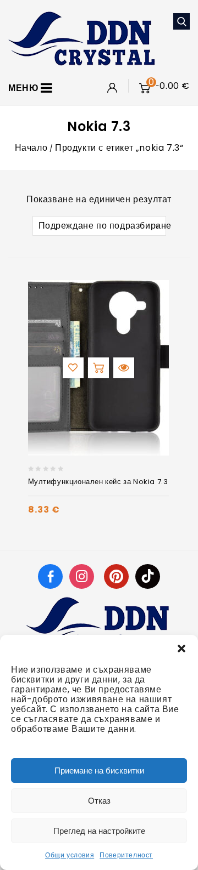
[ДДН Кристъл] (81, 37)
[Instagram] (83, 576)
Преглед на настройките (99, 831)
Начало (31, 147)
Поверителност (126, 855)
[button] (181, 648)
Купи (98, 367)
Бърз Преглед (123, 367)
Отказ (99, 800)
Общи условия (69, 855)
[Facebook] (50, 576)
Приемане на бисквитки (99, 770)
